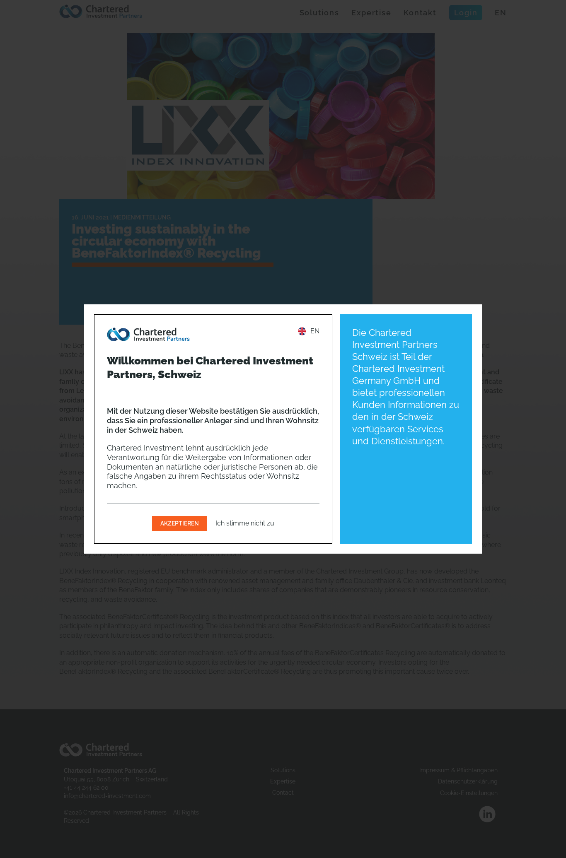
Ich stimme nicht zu (244, 523)
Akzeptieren (179, 523)
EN (314, 331)
